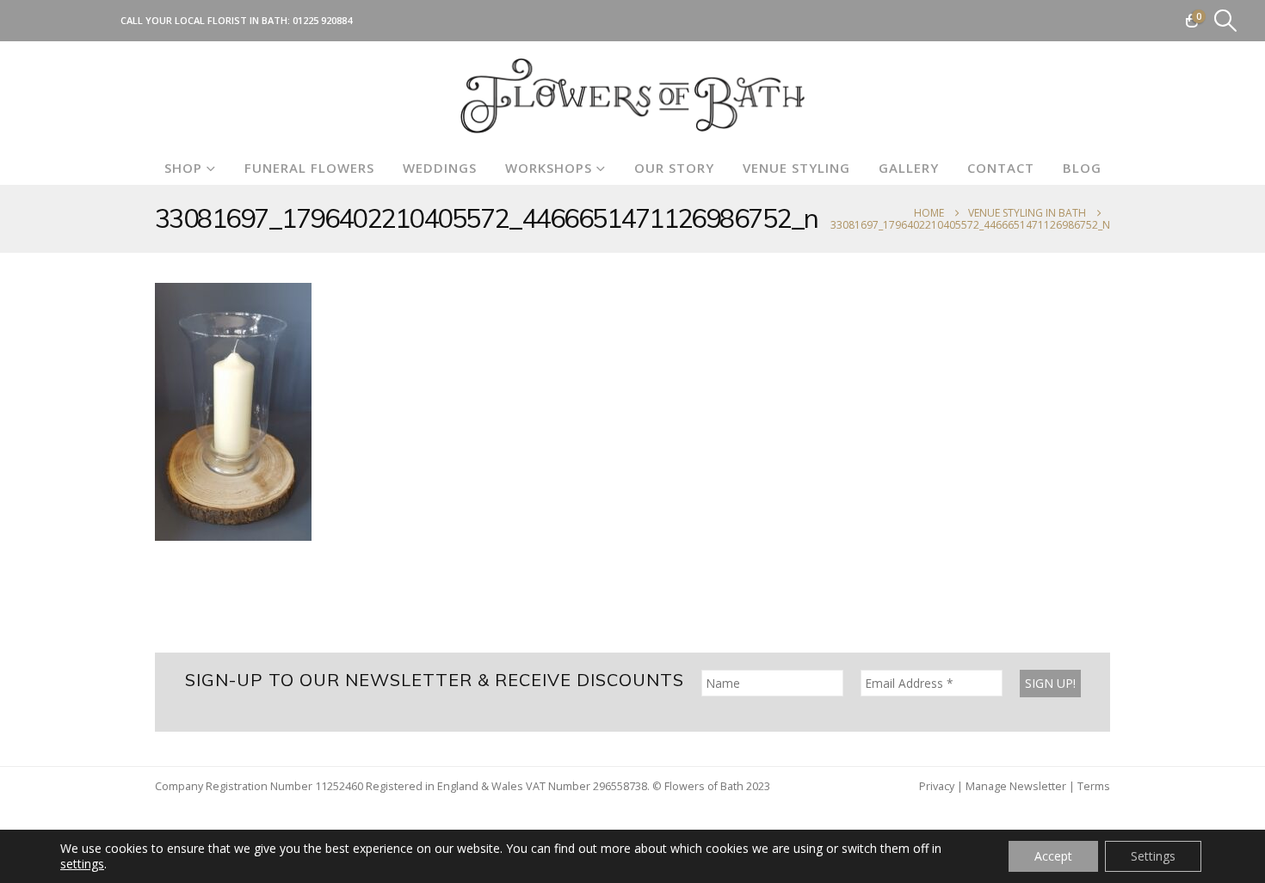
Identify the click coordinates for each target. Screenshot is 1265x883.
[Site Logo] (632, 95)
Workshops (548, 167)
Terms (1093, 786)
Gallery (909, 167)
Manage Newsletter (1016, 786)
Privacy (936, 786)
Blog (1082, 167)
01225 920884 (322, 20)
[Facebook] (39, 21)
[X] (67, 21)
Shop (183, 167)
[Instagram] (95, 21)
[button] (1226, 20)
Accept (1053, 856)
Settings (1153, 856)
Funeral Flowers (309, 167)
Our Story (674, 167)
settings (82, 864)
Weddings (440, 167)
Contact (1000, 167)
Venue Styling (796, 167)
